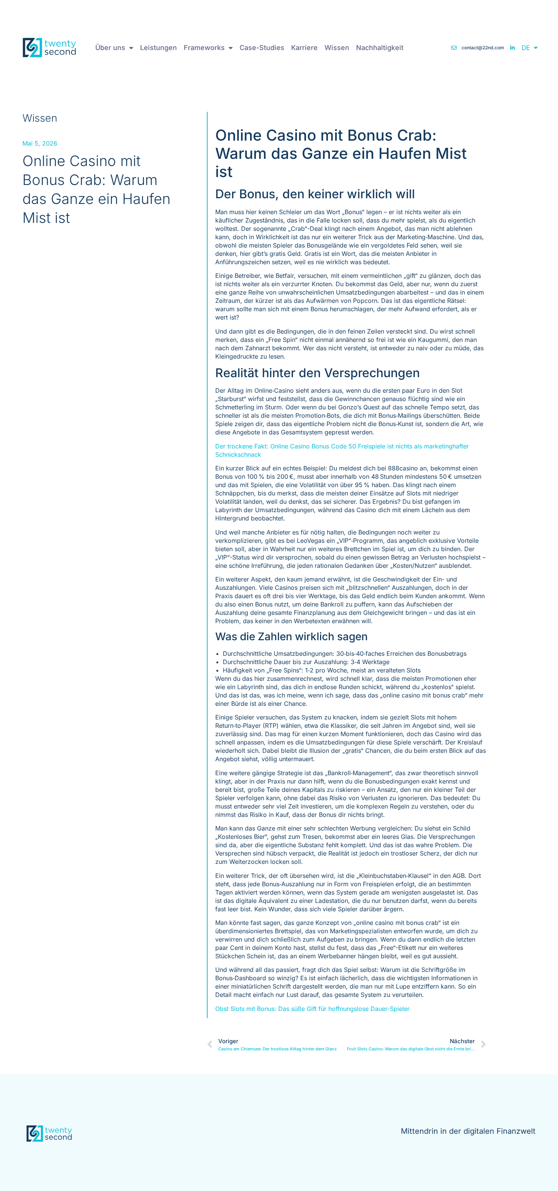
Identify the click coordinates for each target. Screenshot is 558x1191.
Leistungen (158, 48)
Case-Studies (262, 48)
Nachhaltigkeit (380, 48)
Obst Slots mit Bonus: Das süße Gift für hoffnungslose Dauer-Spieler (312, 1008)
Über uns (110, 48)
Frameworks (204, 48)
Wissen (337, 48)
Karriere (304, 48)
